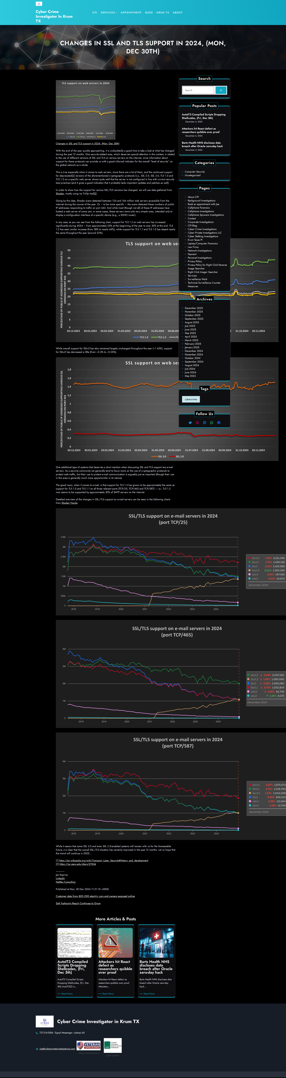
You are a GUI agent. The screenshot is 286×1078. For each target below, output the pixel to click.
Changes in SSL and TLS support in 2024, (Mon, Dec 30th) (87, 143)
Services (192, 275)
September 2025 (194, 319)
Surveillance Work (197, 279)
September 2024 (194, 361)
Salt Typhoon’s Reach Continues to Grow (78, 903)
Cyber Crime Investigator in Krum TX (54, 16)
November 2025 (194, 311)
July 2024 (190, 369)
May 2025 (190, 333)
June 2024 (190, 372)
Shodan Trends (69, 503)
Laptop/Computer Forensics (203, 243)
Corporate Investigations (201, 222)
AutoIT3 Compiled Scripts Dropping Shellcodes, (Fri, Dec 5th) (204, 116)
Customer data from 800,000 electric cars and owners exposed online (95, 896)
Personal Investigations (200, 257)
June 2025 (190, 329)
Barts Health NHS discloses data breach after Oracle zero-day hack (202, 144)
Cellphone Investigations (201, 211)
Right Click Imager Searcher (203, 272)
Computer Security (195, 171)
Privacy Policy (195, 261)
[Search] (221, 90)
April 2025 (191, 336)
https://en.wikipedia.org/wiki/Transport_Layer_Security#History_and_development (103, 860)
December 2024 (194, 351)
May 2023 (190, 376)
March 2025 (191, 340)
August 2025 (192, 322)
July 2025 (190, 326)
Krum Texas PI (195, 240)
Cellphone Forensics (199, 207)
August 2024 (192, 365)
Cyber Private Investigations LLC (205, 232)
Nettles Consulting (66, 882)
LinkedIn (60, 878)
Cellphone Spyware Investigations (206, 215)
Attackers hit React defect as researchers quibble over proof (201, 130)
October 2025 (192, 315)
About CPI (193, 197)
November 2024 (194, 354)
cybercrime (191, 399)
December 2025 (194, 308)
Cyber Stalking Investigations (203, 236)
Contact (192, 218)
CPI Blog (192, 225)
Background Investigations (201, 200)
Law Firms (193, 247)
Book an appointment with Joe (203, 204)
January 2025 (192, 347)
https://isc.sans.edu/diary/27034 (78, 864)
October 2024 (192, 358)
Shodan (60, 193)
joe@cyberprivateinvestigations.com (57, 1048)
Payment (192, 254)
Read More (68, 994)
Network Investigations (200, 250)
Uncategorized (192, 175)
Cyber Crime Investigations (202, 229)
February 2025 (193, 344)
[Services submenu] (116, 12)
